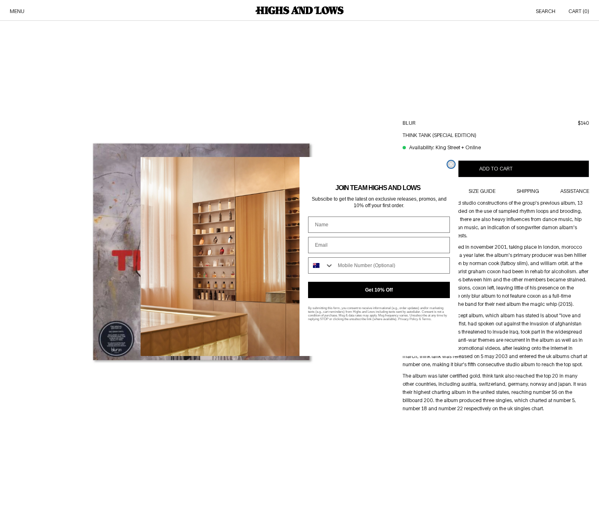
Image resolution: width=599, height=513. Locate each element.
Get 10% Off (379, 290)
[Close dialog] (451, 164)
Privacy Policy (408, 319)
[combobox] (321, 265)
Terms (426, 319)
